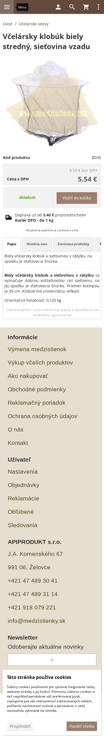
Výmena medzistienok (37, 349)
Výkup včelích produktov (40, 362)
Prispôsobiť (20, 726)
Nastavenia (23, 471)
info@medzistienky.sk (36, 621)
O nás (16, 429)
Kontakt (18, 443)
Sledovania (22, 525)
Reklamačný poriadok (36, 402)
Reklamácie (23, 498)
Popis (11, 244)
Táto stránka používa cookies (39, 677)
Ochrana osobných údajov (42, 416)
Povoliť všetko (81, 726)
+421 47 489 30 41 (33, 580)
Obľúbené (21, 511)
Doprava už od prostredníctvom (50, 217)
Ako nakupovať (28, 376)
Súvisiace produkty (73, 244)
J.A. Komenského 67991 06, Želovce (35, 560)
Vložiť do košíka (77, 198)
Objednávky (23, 485)
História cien (37, 244)
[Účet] (58, 7)
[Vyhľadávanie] (72, 7)
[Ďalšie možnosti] (98, 7)
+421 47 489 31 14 (33, 594)
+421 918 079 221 (32, 607)
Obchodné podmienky (37, 389)
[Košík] (86, 7)
